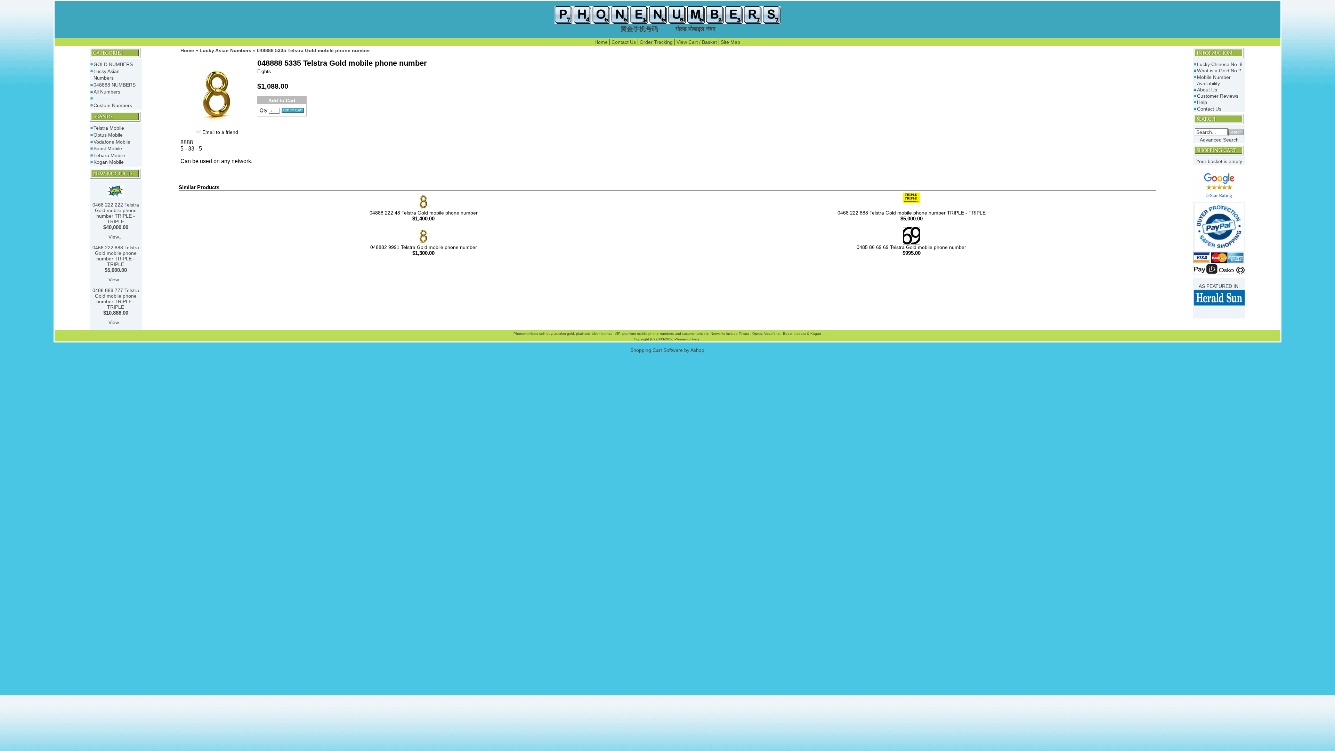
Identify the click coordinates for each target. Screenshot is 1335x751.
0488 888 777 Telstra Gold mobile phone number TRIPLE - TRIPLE (115, 299)
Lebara (799, 334)
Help (1202, 102)
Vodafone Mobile (112, 142)
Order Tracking (656, 42)
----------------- (108, 98)
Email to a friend (220, 132)
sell (541, 334)
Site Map (730, 42)
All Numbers (107, 92)
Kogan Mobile (109, 162)
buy (549, 334)
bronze (607, 334)
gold (570, 334)
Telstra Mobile (109, 128)
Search (1235, 132)
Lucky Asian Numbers (225, 50)
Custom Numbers (113, 105)
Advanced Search (1219, 140)
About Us (1207, 89)
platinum (583, 334)
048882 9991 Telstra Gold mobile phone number (423, 247)
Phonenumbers (525, 334)
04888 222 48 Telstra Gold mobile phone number (424, 213)
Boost (787, 334)
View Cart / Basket (697, 42)
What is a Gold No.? (1219, 70)
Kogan (815, 334)
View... (115, 237)
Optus (757, 334)
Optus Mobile (108, 135)
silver (595, 334)
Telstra (744, 334)
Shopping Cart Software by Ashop (667, 350)
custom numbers (695, 334)
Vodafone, (773, 334)
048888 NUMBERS (115, 85)
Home (601, 42)
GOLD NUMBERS (113, 64)
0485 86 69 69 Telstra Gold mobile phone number (911, 247)
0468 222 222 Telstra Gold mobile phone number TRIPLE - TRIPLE (115, 213)
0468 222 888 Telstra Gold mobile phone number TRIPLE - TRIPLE (115, 256)
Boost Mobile (108, 148)
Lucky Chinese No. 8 (1220, 64)
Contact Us (624, 42)
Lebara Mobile (109, 155)
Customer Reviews (1217, 96)
